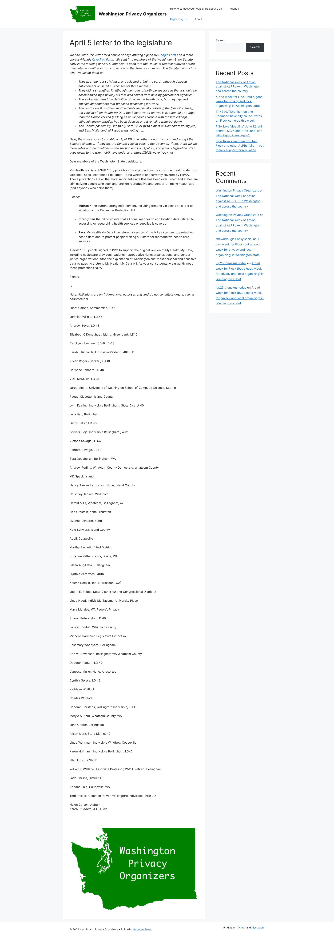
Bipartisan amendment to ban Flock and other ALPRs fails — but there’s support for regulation (240, 145)
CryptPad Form (102, 59)
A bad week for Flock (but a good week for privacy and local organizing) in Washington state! (239, 101)
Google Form (167, 55)
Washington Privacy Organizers (133, 14)
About (198, 19)
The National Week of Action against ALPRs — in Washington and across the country (238, 86)
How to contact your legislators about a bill (196, 8)
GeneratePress (142, 929)
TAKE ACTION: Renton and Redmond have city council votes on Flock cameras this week (239, 116)
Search (220, 40)
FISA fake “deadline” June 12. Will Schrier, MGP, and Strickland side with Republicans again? (239, 131)
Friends (234, 8)
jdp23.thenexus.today (231, 263)
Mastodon (258, 927)
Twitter (241, 927)
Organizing (177, 19)
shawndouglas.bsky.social (234, 239)
